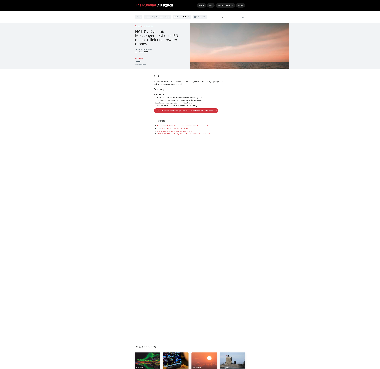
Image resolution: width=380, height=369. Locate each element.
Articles (150, 17)
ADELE (201, 5)
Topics (167, 17)
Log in (240, 5)
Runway (183, 17)
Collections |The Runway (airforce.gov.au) (172, 128)
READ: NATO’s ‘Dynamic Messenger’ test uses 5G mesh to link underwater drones (185, 111)
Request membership (225, 5)
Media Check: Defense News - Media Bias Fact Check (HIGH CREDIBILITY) (184, 125)
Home (139, 17)
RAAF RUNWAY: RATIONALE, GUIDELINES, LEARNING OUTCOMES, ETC (184, 133)
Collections (159, 17)
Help (210, 5)
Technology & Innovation (144, 26)
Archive (200, 17)
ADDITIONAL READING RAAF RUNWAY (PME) (174, 131)
